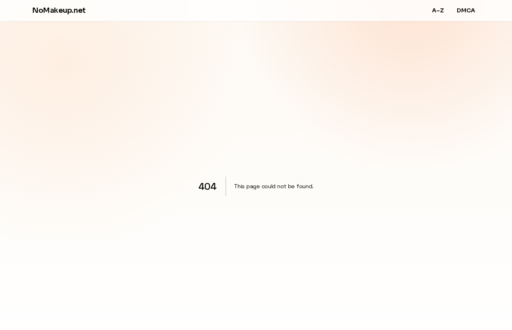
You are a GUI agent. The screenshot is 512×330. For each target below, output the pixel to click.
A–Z (438, 10)
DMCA (466, 10)
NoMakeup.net (59, 10)
